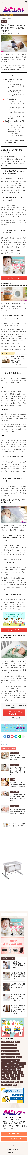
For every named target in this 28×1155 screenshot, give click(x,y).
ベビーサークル (5, 1063)
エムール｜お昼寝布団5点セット (16, 136)
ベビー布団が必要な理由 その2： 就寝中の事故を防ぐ (16, 91)
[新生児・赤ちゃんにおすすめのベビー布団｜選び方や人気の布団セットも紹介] (15, 736)
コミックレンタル (6, 1048)
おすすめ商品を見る (14, 1133)
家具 (3, 1075)
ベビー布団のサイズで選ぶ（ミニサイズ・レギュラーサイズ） (16, 103)
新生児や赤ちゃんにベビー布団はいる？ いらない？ (14, 80)
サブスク (14, 1048)
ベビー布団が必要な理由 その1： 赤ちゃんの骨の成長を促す (16, 86)
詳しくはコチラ (12, 278)
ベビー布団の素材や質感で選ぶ (16, 108)
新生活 (3, 1078)
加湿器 (18, 1069)
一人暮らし (20, 1066)
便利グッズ (12, 1069)
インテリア (10, 1041)
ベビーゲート (16, 1060)
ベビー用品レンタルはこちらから (13, 713)
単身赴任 (4, 1072)
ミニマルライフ (12, 1066)
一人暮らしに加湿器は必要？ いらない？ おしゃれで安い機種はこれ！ (18, 985)
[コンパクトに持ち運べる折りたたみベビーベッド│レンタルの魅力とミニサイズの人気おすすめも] (14, 870)
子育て (14, 1072)
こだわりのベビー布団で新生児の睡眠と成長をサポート (14, 141)
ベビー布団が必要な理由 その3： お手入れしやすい (16, 95)
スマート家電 (15, 1051)
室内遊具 (20, 1072)
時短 (8, 1078)
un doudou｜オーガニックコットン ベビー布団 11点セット (16, 132)
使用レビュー (5, 1069)
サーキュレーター (6, 1051)
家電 (7, 1075)
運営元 (14, 1145)
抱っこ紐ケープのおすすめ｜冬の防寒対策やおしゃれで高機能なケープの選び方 (17, 784)
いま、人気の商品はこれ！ (14, 1138)
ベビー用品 (4, 742)
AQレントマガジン (14, 1149)
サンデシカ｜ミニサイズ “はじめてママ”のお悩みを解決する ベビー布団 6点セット (16, 127)
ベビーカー (18, 1057)
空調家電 (11, 1081)
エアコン (17, 1041)
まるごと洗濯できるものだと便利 (16, 112)
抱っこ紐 (17, 1075)
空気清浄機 (4, 1081)
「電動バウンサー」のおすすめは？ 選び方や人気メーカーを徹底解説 (17, 757)
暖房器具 (13, 1078)
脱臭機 (3, 1084)
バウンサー (4, 1057)
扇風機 (11, 1075)
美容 (21, 1081)
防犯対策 (9, 1084)
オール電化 (13, 1044)
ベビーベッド (22, 1063)
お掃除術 (4, 1041)
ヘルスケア (11, 1057)
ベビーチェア (14, 1063)
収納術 (9, 1072)
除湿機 (14, 1084)
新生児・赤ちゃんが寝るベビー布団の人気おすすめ (14, 121)
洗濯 (18, 1078)
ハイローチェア (15, 1054)
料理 (23, 1075)
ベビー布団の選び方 (10, 99)
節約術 (16, 1081)
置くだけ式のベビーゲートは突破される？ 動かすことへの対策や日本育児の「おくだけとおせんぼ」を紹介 (18, 1009)
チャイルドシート (6, 1054)
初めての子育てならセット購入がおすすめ (16, 117)
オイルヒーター (5, 1044)
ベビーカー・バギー (6, 1060)
